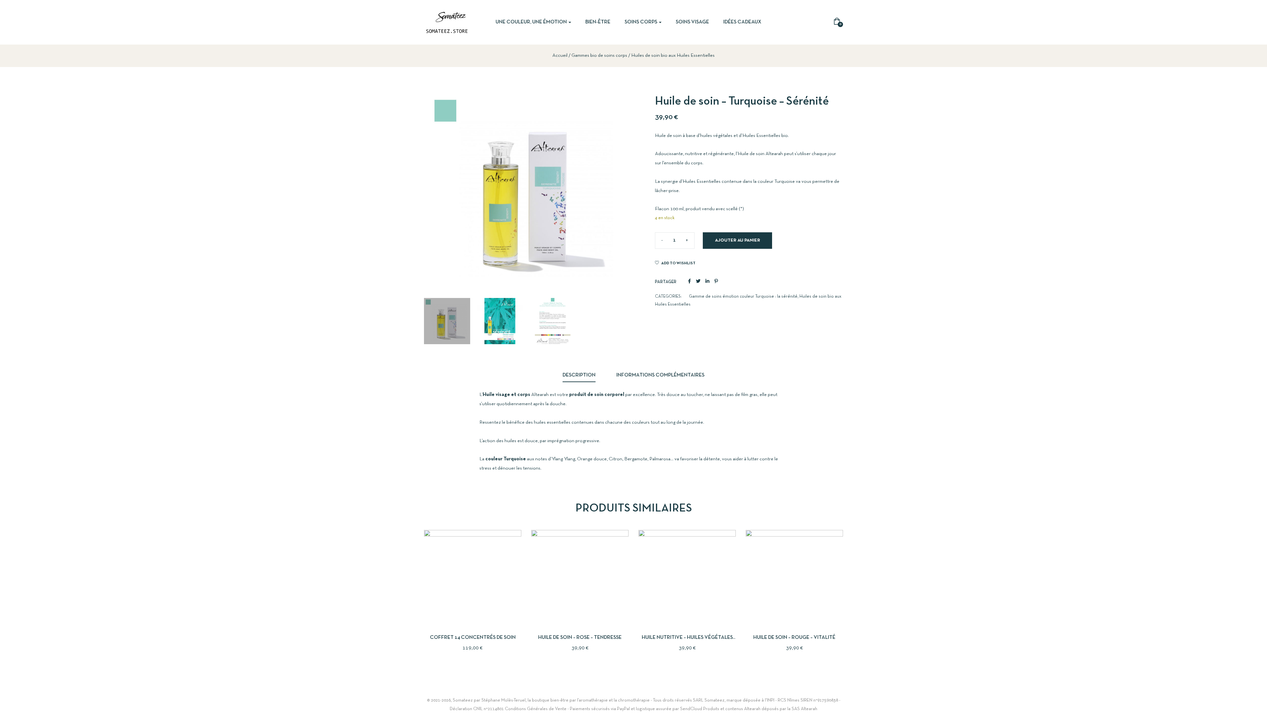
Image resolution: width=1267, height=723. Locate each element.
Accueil (560, 55)
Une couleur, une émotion (532, 22)
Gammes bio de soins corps (599, 55)
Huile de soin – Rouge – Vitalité (794, 637)
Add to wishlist (678, 263)
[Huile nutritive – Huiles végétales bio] (687, 578)
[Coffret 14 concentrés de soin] (472, 578)
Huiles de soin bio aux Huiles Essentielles (673, 55)
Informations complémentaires (660, 375)
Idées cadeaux (742, 22)
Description (579, 375)
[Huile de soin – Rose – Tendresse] (580, 578)
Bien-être (597, 22)
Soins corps (641, 22)
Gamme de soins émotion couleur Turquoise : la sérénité (743, 297)
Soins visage (692, 22)
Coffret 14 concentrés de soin (473, 637)
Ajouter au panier (737, 240)
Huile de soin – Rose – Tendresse (580, 637)
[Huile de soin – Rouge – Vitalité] (794, 578)
